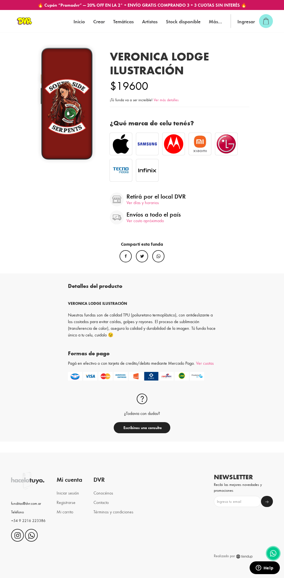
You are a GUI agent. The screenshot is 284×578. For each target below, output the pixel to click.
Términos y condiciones (113, 511)
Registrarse (66, 502)
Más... (215, 21)
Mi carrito (65, 511)
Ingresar (246, 21)
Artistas (150, 21)
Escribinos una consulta (142, 427)
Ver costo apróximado (145, 220)
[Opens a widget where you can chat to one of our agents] (264, 568)
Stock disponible (183, 21)
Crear (99, 21)
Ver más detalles (166, 99)
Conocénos (103, 493)
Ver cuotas (205, 363)
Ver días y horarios (142, 202)
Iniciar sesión (68, 493)
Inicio (79, 21)
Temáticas (123, 21)
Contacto (101, 502)
